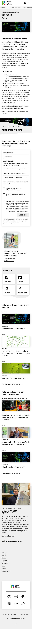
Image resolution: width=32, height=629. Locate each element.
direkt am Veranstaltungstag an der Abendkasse (15, 195)
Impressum (6, 614)
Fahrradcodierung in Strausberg (13, 378)
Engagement (5, 560)
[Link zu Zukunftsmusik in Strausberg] (16, 319)
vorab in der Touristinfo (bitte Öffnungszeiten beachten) (14, 189)
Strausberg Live (18, 108)
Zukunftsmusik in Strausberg (12, 329)
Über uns (4, 558)
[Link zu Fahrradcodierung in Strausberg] (16, 368)
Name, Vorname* (8, 153)
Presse (3, 566)
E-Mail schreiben (9, 261)
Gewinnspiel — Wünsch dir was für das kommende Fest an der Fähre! (16, 443)
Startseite (4, 555)
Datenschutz (14, 614)
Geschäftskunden (6, 571)
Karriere (4, 568)
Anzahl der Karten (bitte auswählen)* (14, 174)
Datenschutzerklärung (22, 208)
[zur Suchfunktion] (25, 3)
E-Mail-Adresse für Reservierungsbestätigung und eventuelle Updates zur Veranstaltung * (15, 163)
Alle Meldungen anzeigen (11, 384)
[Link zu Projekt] (16, 341)
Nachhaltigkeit (5, 563)
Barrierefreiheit (24, 614)
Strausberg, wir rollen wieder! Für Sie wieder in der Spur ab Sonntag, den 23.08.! (16, 417)
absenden (23, 215)
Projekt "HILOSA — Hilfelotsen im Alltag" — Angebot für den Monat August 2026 (16, 353)
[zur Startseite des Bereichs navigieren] (8, 3)
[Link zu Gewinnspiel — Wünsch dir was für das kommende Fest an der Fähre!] (16, 432)
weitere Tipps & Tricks (14, 541)
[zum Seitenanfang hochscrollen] (16, 624)
